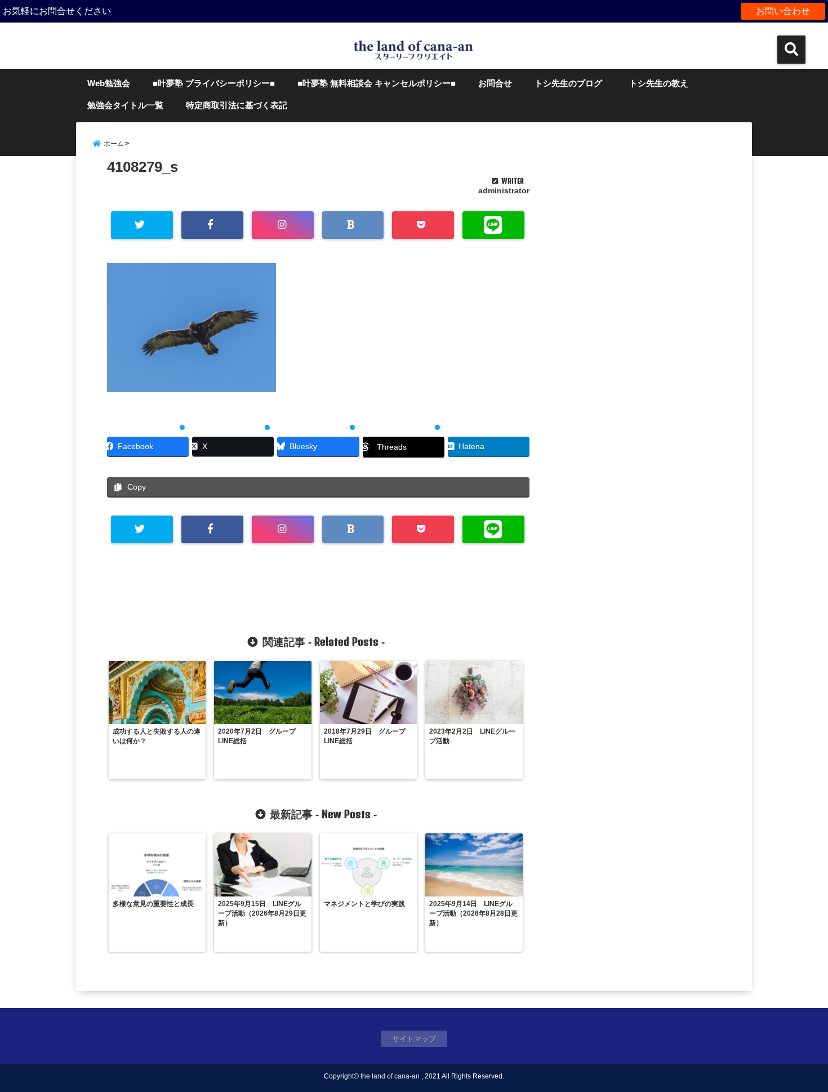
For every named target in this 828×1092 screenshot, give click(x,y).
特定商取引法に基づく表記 (236, 105)
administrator (503, 190)
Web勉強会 (108, 83)
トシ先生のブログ (568, 83)
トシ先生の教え (663, 83)
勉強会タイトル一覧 (125, 105)
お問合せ (495, 83)
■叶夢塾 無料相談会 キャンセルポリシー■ (376, 83)
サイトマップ (414, 1039)
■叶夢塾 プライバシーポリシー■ (214, 83)
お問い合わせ (783, 11)
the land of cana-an (390, 1076)
